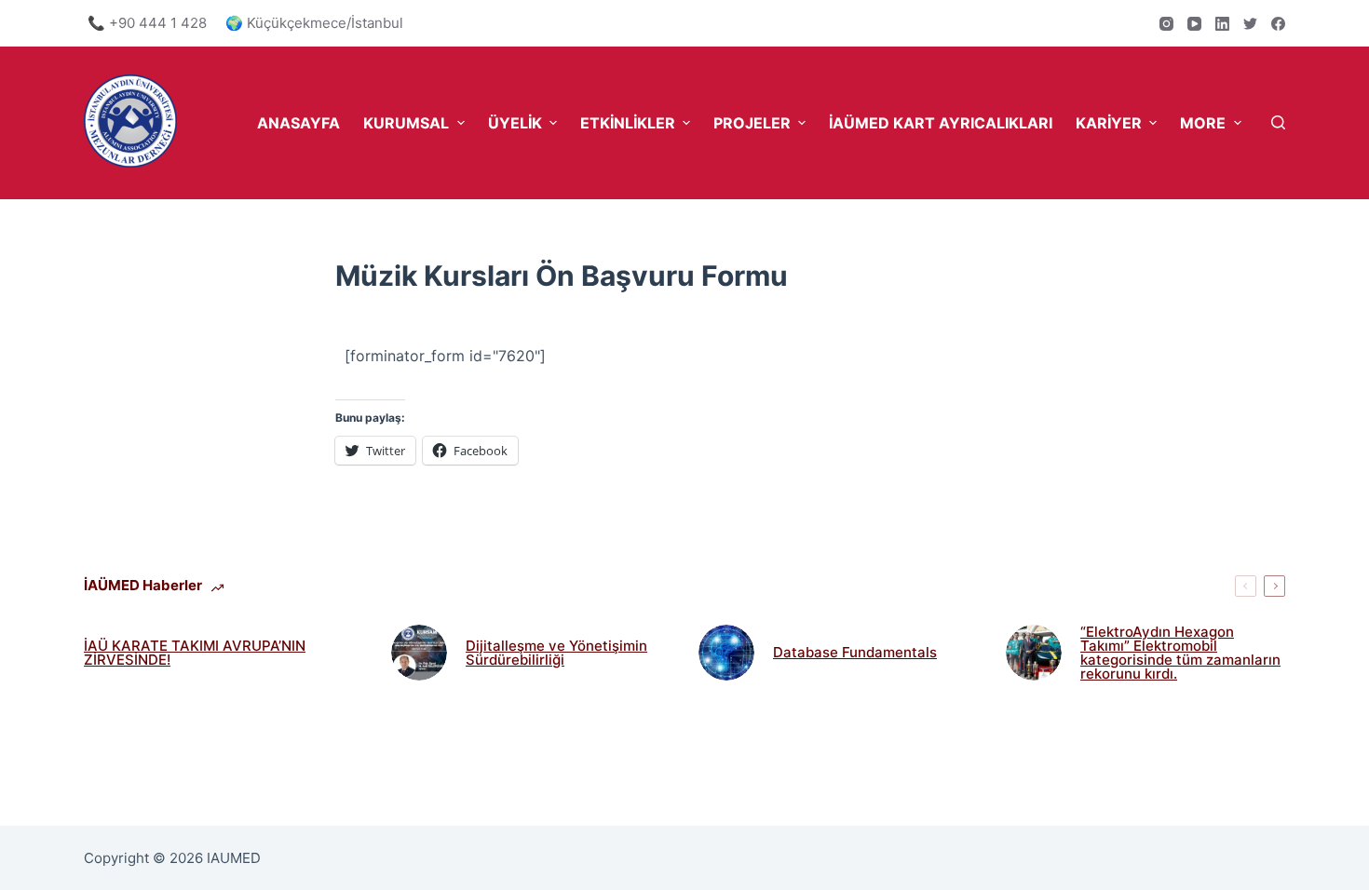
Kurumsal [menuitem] (406, 123)
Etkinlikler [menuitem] (627, 123)
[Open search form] (1278, 122)
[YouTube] (1194, 24)
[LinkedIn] (1222, 24)
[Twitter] (1250, 24)
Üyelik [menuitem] (515, 123)
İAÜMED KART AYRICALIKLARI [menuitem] (940, 123)
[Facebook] (1278, 24)
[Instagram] (1166, 24)
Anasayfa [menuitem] (298, 123)
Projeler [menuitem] (752, 123)
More (1203, 123)
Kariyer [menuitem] (1109, 123)
